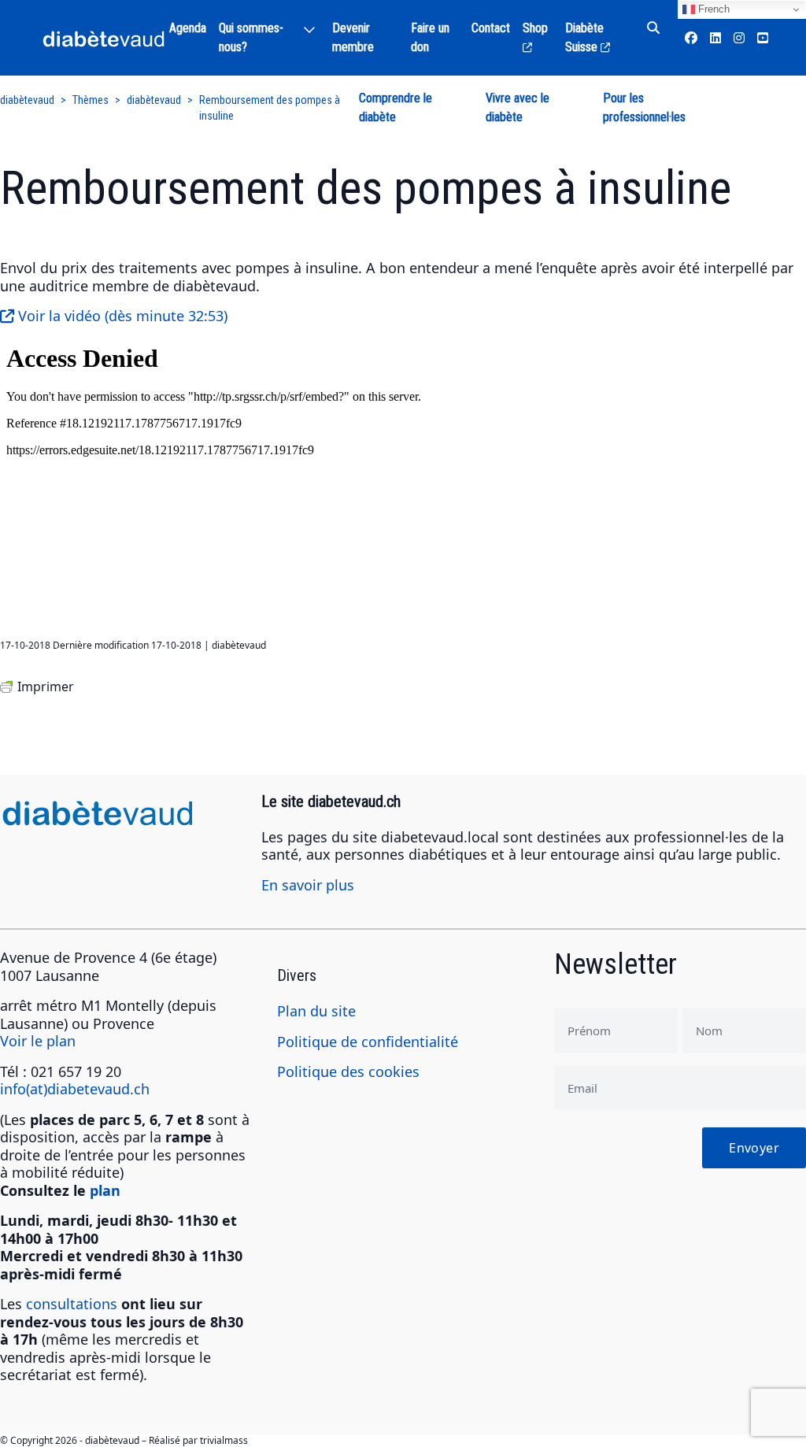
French (712, 9)
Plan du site (316, 1010)
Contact (490, 27)
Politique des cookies (348, 1071)
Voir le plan (38, 1040)
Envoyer (754, 1147)
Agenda (187, 27)
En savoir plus (307, 884)
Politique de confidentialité (367, 1041)
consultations (71, 1303)
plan (105, 1190)
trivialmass (224, 1440)
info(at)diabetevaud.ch (75, 1088)
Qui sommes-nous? (251, 37)
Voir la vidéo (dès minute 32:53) (120, 315)
